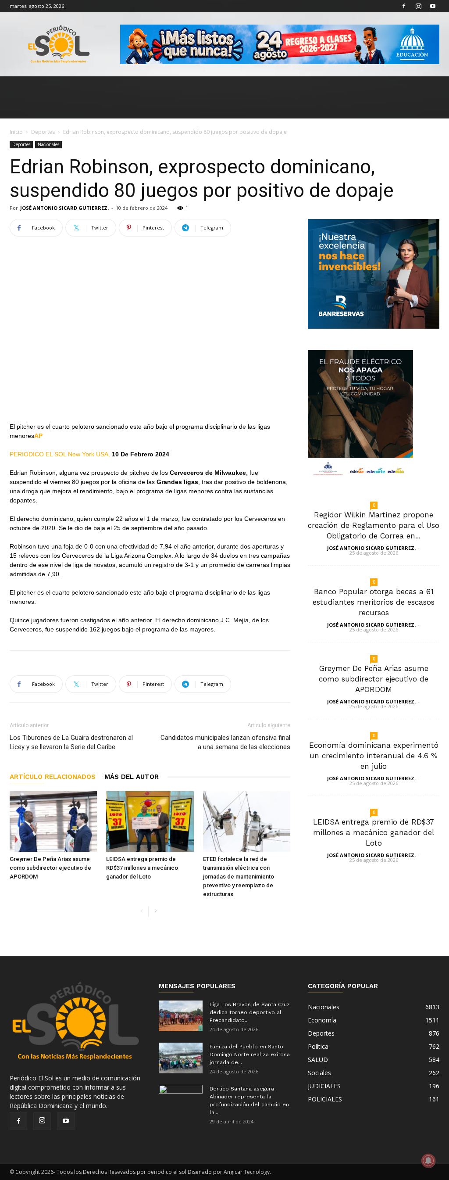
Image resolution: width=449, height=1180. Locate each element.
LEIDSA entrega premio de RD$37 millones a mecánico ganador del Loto (142, 868)
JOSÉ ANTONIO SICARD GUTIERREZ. (64, 207)
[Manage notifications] (428, 1161)
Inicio (16, 132)
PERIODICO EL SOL (38, 454)
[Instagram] (418, 6)
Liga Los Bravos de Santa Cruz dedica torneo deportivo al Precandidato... (250, 1012)
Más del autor (131, 777)
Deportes (43, 132)
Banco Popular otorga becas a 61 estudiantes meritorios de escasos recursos (374, 602)
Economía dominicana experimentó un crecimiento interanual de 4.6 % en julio (373, 756)
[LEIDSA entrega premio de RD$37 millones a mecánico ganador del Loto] (149, 821)
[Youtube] (432, 6)
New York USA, (90, 454)
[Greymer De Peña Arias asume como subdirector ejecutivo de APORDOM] (53, 821)
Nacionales (48, 144)
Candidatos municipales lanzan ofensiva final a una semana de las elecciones (225, 742)
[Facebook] (403, 6)
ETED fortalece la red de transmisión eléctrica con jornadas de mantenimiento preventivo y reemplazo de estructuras (238, 876)
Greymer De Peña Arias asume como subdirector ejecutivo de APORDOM (50, 868)
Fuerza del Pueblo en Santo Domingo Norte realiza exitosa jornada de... (250, 1054)
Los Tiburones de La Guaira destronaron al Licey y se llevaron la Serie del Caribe (71, 742)
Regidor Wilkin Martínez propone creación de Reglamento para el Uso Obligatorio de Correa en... (373, 525)
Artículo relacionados (53, 777)
